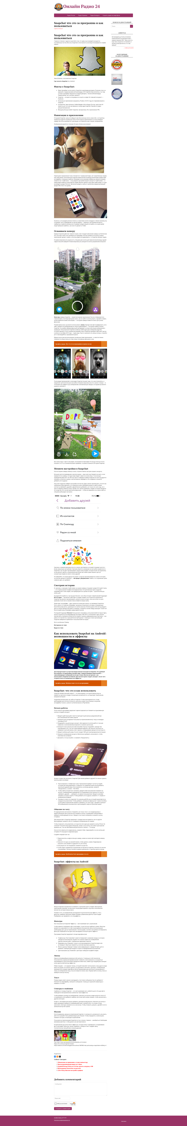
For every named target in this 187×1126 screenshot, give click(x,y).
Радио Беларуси (94, 15)
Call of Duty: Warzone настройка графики (70, 1070)
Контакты (123, 1121)
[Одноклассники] (57, 1056)
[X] (60, 1056)
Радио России (71, 15)
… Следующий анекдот (129, 47)
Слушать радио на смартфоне (111, 15)
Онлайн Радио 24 (81, 6)
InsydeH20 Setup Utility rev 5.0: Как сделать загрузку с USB (75, 1066)
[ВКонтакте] (55, 1056)
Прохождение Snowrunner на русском (69, 1068)
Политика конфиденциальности (62, 1120)
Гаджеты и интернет (58, 28)
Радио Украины (82, 15)
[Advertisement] (122, 114)
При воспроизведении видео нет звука (70, 1064)
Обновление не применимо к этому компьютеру (73, 1062)
